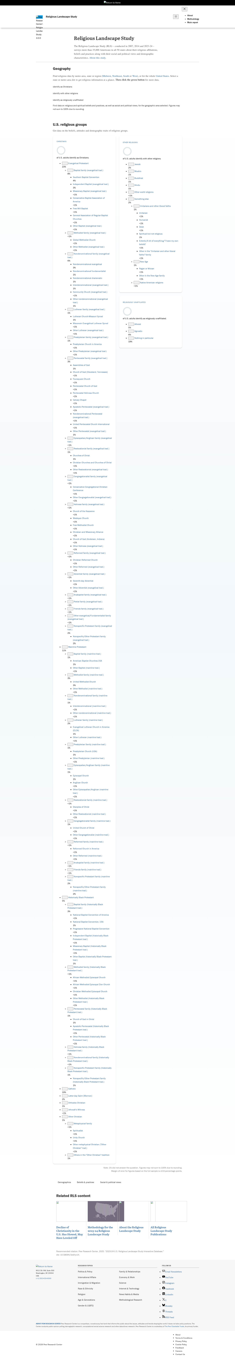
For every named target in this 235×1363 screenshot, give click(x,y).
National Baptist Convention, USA (88, 921)
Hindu (137, 185)
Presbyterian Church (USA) (85, 751)
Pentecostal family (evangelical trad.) (90, 358)
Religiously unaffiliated (134, 302)
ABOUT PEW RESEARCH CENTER (48, 1323)
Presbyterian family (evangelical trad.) (91, 337)
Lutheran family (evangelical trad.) (89, 309)
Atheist (137, 324)
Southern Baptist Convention (86, 177)
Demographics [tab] (64, 1182)
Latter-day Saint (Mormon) (80, 1095)
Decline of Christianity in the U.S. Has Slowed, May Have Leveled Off (69, 1232)
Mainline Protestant (77, 646)
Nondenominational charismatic (87, 278)
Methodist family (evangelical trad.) (90, 232)
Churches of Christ (81, 455)
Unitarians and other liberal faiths (155, 206)
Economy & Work (127, 1277)
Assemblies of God (81, 365)
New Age (144, 261)
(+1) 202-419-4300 (43, 1278)
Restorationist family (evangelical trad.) (91, 448)
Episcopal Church (81, 775)
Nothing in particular (143, 338)
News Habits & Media (129, 1294)
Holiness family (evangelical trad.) (89, 504)
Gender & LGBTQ (85, 1305)
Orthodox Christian (76, 1102)
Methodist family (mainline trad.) (89, 674)
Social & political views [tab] (110, 1182)
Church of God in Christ (83, 1019)
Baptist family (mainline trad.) (87, 653)
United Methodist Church (84, 681)
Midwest (107, 75)
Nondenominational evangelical (87, 264)
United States (162, 75)
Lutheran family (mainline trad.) (88, 720)
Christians (62, 141)
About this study (97, 57)
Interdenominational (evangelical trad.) (90, 285)
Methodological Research (130, 1299)
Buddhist (138, 178)
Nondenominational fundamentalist (89, 271)
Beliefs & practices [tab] (85, 1182)
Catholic (72, 1088)
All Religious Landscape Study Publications (161, 1230)
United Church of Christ (83, 827)
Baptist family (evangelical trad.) (88, 170)
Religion (81, 1294)
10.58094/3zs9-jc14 (69, 1254)
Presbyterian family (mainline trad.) (90, 744)
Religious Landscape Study (61, 16)
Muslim (137, 171)
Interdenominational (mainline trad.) (89, 706)
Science (122, 1282)
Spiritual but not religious (150, 233)
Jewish (137, 164)
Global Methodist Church (84, 239)
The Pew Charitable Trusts (174, 1326)
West (134, 75)
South (126, 75)
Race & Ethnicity (85, 1288)
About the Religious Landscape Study (131, 1229)
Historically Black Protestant (81, 897)
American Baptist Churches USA (87, 660)
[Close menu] (184, 9)
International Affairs (87, 1277)
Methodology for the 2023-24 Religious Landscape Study (100, 1230)
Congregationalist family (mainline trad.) (92, 820)
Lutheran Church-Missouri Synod (88, 316)
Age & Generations (86, 1299)
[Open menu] (176, 16)
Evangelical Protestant (78, 163)
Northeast (117, 75)
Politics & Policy (85, 1271)
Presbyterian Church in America (87, 344)
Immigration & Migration (89, 1282)
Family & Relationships (129, 1271)
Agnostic (138, 331)
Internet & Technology (129, 1288)
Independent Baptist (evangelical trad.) (91, 184)
